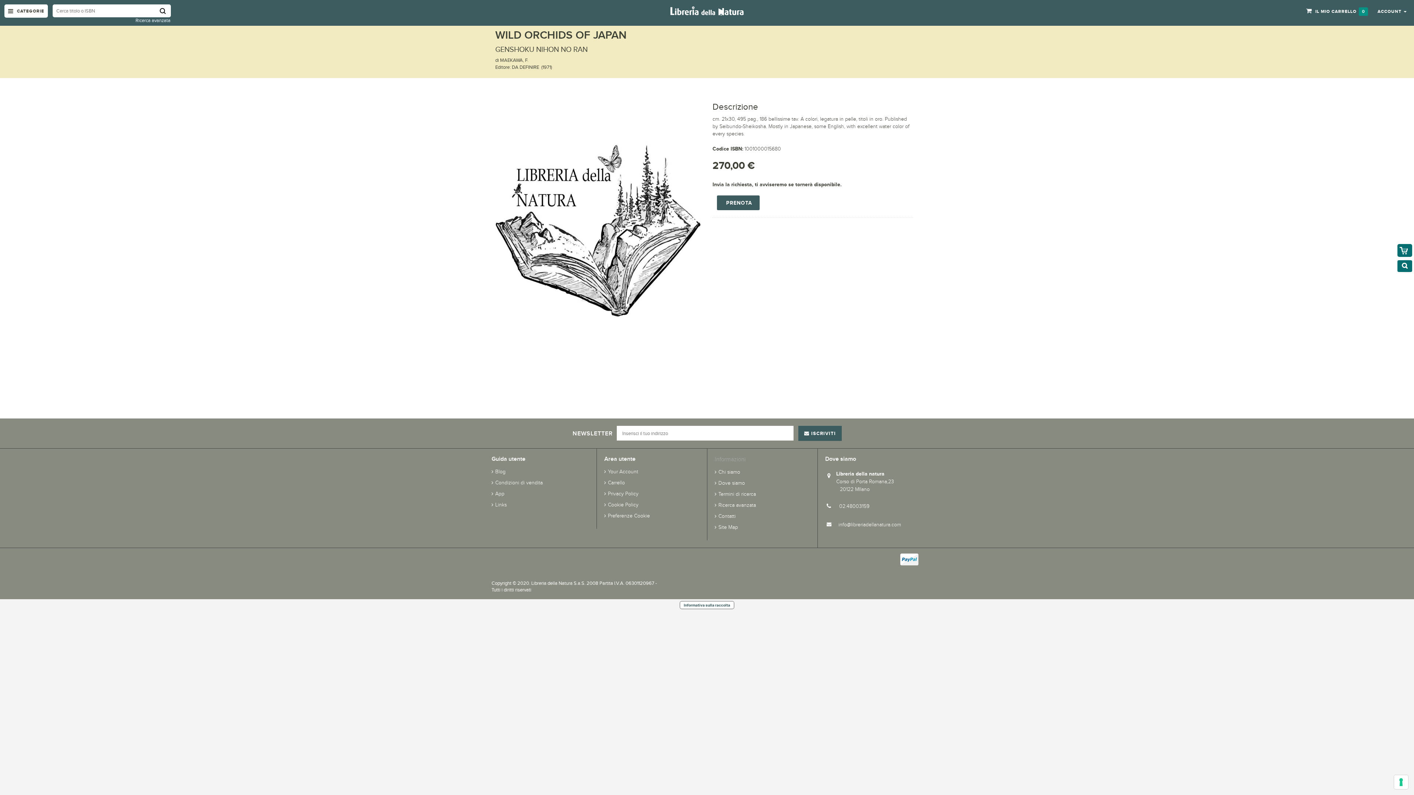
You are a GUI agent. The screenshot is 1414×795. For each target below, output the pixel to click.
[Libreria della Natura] (707, 10)
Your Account (623, 471)
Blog (500, 471)
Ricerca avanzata (153, 20)
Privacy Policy (623, 494)
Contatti (727, 516)
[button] (1392, 11)
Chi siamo (729, 472)
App (499, 494)
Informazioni (730, 459)
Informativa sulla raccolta (707, 605)
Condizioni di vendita (519, 482)
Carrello (616, 482)
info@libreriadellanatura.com (869, 524)
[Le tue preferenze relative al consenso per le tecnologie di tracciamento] (1401, 782)
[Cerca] (165, 10)
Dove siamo (731, 483)
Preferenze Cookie (629, 516)
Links (501, 505)
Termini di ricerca (737, 494)
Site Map (728, 527)
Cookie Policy (623, 505)
